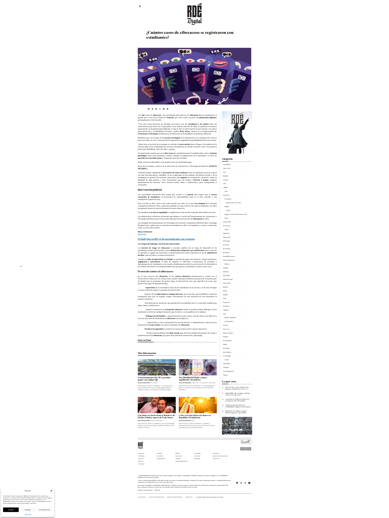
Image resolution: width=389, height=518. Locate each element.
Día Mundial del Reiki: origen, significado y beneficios (193, 378)
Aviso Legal (27, 514)
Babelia (225, 176)
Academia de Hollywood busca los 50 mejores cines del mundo (237, 400)
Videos (225, 375)
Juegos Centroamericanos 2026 (235, 214)
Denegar (27, 510)
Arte (224, 172)
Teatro (226, 360)
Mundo (225, 295)
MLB (226, 218)
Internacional (227, 279)
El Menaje (226, 241)
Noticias (141, 453)
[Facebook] (237, 483)
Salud (225, 344)
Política (225, 337)
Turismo (226, 367)
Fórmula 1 (228, 199)
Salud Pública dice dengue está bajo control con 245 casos (237, 394)
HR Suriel (226, 275)
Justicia (225, 287)
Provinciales (228, 321)
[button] (51, 491)
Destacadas (227, 222)
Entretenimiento (229, 260)
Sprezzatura (227, 352)
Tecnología (227, 356)
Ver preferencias (44, 510)
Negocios (226, 302)
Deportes (226, 195)
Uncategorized (228, 371)
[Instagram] (241, 483)
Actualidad (226, 164)
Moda (225, 291)
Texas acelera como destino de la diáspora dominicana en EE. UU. (237, 388)
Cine (224, 183)
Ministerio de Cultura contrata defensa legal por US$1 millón (235, 412)
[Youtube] (249, 483)
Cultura (225, 187)
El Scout (226, 245)
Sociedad (226, 348)
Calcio (228, 210)
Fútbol (226, 206)
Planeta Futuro (228, 333)
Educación (142, 234)
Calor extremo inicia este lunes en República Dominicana (195, 416)
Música (226, 264)
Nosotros (216, 453)
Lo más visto (229, 381)
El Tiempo (226, 249)
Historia (226, 272)
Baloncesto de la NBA (233, 203)
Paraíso (225, 325)
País (224, 314)
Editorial (226, 233)
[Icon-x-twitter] (245, 483)
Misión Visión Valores (220, 456)
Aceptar (10, 510)
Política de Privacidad (156, 497)
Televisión (226, 363)
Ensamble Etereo (229, 256)
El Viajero (226, 252)
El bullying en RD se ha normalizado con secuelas (166, 239)
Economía (226, 226)
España (225, 268)
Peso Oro (226, 329)
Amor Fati (226, 168)
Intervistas (226, 283)
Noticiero (226, 306)
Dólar (226, 229)
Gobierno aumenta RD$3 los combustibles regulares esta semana (238, 406)
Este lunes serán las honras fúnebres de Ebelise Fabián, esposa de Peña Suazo (156, 416)
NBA (224, 298)
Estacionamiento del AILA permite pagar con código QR (154, 378)
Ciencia (225, 180)
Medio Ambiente (230, 317)
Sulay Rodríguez (144, 382)
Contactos (216, 458)
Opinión (226, 310)
